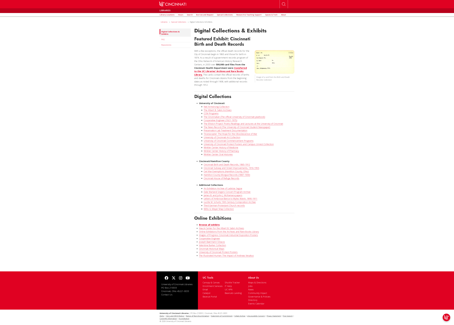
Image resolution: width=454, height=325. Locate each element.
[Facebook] (166, 278)
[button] (446, 317)
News (251, 289)
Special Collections (178, 22)
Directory (252, 300)
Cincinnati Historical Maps (211, 248)
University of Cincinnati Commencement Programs (229, 140)
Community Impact (257, 293)
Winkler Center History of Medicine (221, 147)
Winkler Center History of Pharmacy (221, 150)
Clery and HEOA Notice (175, 316)
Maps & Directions (257, 282)
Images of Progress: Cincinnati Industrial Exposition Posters (228, 235)
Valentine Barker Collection (212, 245)
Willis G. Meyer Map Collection (219, 208)
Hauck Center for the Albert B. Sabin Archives (221, 228)
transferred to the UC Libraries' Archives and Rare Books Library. (220, 71)
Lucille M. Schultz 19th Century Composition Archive (230, 202)
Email (205, 289)
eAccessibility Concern (256, 316)
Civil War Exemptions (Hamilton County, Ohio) (226, 171)
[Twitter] (174, 278)
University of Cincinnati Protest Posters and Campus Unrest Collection (239, 144)
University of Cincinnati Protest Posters (218, 252)
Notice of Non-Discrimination (197, 316)
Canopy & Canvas (211, 282)
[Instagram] (180, 278)
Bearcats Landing (233, 293)
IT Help (228, 286)
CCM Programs (211, 113)
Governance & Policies (259, 296)
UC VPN (229, 289)
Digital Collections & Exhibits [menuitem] (170, 33)
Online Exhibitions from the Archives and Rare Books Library (229, 231)
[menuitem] (167, 15)
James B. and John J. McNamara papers (223, 195)
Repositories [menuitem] (166, 45)
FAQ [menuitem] (163, 39)
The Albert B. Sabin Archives (217, 110)
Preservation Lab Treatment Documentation (225, 130)
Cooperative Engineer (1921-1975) (220, 120)
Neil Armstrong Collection (216, 106)
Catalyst (206, 293)
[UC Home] (172, 4)
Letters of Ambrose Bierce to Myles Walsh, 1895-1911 (230, 198)
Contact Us (166, 294)
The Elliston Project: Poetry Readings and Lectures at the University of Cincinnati (243, 123)
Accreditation (184, 318)
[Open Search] (284, 4)
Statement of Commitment (221, 316)
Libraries (164, 22)
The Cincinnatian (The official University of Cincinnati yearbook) (234, 116)
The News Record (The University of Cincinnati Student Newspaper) (237, 127)
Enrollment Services (213, 286)
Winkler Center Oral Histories (218, 154)
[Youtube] (188, 278)
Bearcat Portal (210, 296)
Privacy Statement (274, 316)
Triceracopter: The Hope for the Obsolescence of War (230, 133)
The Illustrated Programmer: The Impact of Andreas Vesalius (226, 255)
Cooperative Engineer (209, 238)
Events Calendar (256, 303)
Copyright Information (168, 318)
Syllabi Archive (239, 316)
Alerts (162, 316)
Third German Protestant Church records (224, 205)
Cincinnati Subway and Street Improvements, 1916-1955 (231, 168)
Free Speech (288, 316)
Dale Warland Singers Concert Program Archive (227, 191)
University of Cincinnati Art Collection (222, 137)
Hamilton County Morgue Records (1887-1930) (227, 174)
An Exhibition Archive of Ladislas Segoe (223, 188)
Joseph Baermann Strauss (212, 241)
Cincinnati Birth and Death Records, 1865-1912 (227, 164)
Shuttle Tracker (232, 282)
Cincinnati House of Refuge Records (221, 178)
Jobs (250, 286)
